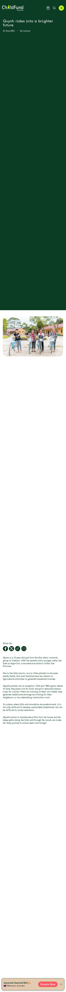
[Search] (54, 7)
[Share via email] (23, 648)
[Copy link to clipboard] (17, 648)
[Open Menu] (61, 8)
